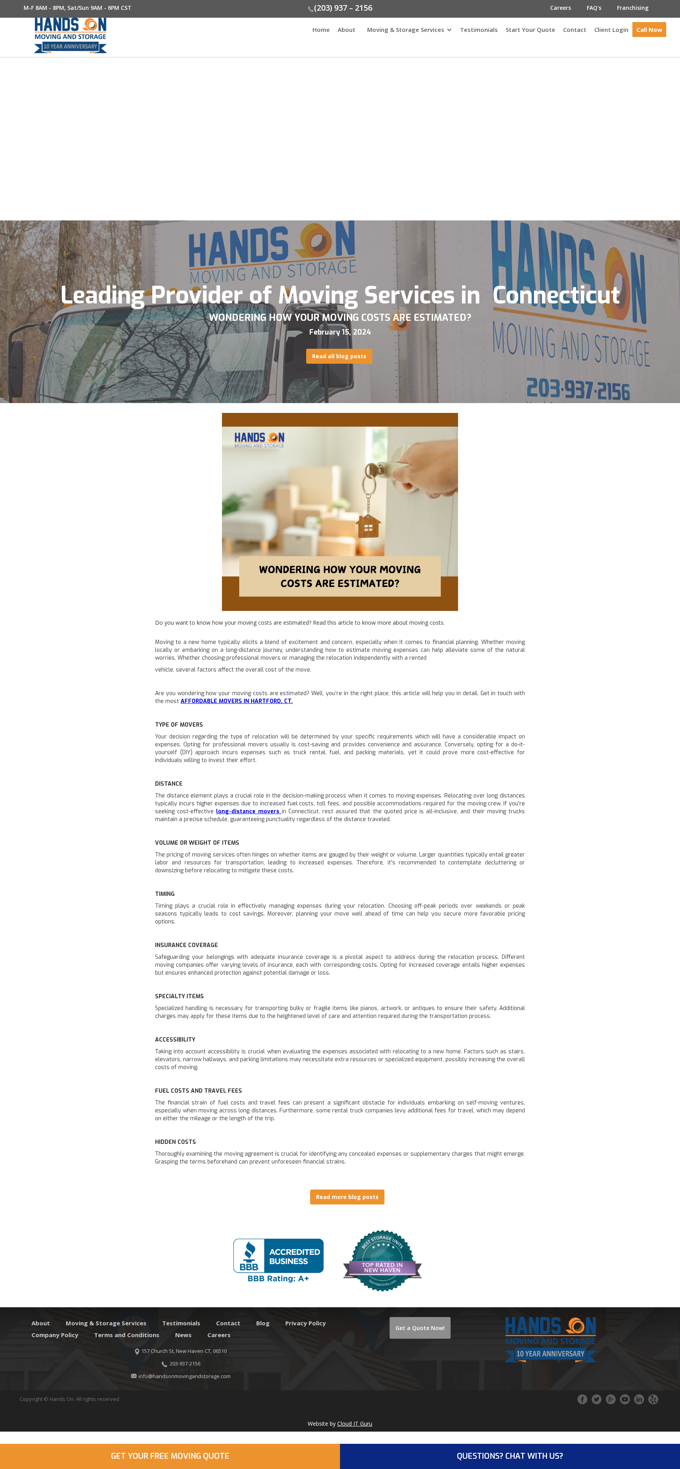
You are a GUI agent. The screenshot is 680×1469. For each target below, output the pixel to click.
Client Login (611, 29)
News (183, 1335)
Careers (560, 7)
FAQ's (594, 7)
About (346, 29)
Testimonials (479, 29)
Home (321, 29)
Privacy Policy (305, 1323)
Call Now (649, 29)
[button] (407, 33)
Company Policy (54, 1335)
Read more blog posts (347, 1197)
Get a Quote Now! (420, 1328)
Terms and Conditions (126, 1335)
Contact (574, 29)
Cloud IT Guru (354, 1423)
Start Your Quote (530, 29)
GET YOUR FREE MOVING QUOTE (170, 1456)
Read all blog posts (339, 356)
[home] (53, 35)
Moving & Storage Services (405, 29)
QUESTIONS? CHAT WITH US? (510, 1456)
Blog (263, 1323)
